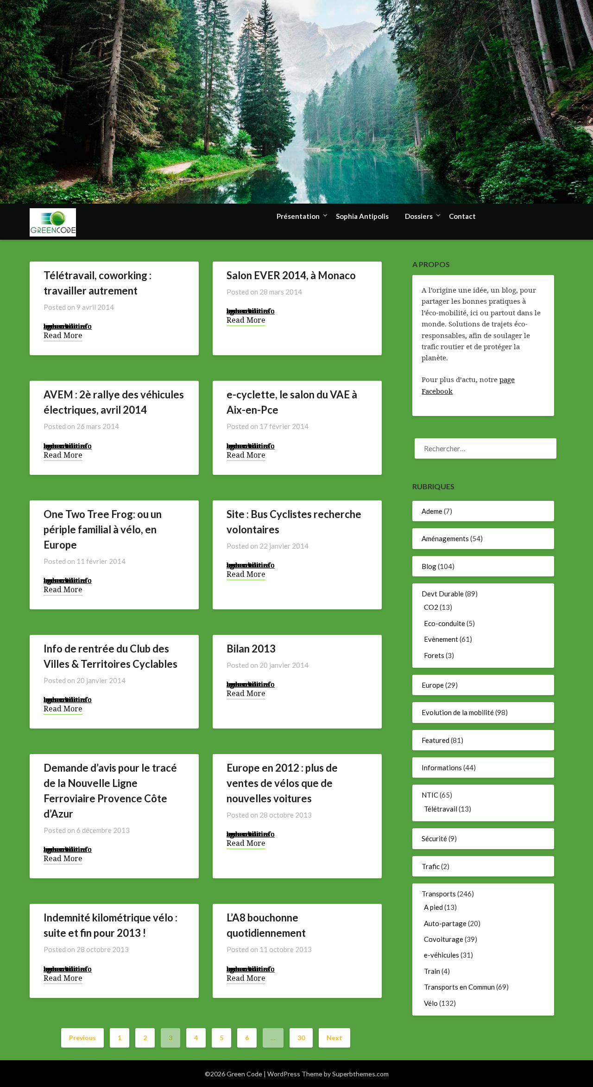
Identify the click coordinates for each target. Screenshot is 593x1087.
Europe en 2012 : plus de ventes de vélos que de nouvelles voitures (282, 783)
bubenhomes (65, 326)
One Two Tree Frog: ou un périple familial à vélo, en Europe (103, 529)
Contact (462, 216)
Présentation (298, 216)
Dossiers (419, 216)
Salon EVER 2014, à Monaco (291, 275)
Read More (63, 335)
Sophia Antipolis (362, 216)
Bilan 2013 (251, 648)
